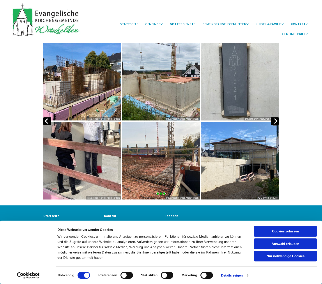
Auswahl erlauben (285, 244)
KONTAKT (298, 24)
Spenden (171, 216)
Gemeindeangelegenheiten (224, 24)
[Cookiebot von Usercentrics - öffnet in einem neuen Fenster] (28, 275)
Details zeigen (232, 275)
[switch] (126, 275)
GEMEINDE (152, 24)
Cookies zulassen (285, 231)
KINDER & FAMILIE (268, 24)
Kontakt (110, 216)
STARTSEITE (129, 24)
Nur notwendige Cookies (285, 256)
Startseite (51, 216)
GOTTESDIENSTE (182, 24)
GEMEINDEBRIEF (294, 34)
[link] (154, 24)
